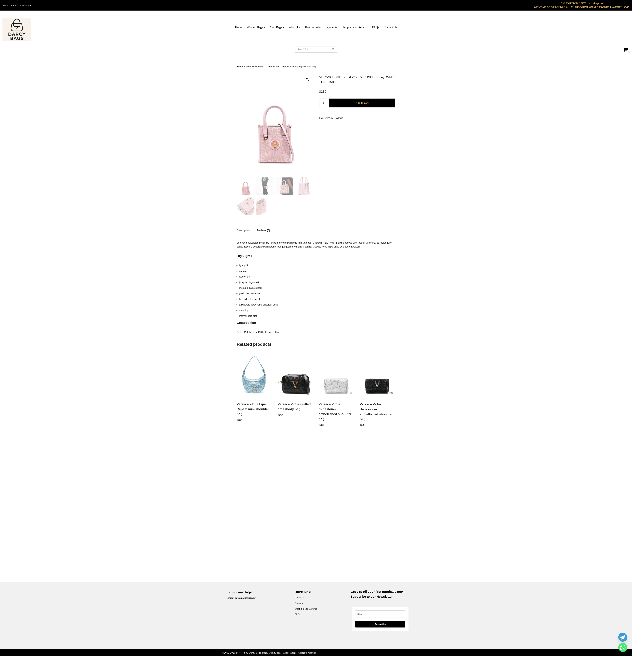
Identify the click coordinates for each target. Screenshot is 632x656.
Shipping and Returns (355, 27)
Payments (331, 27)
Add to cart (362, 103)
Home (238, 27)
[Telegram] (622, 637)
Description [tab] (243, 230)
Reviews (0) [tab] (263, 230)
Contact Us (390, 27)
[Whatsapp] (622, 647)
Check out (25, 5)
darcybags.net (595, 3)
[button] (264, 27)
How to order (313, 27)
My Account (9, 5)
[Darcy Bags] (16, 29)
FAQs (375, 27)
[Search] (333, 49)
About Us (294, 27)
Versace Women (254, 66)
